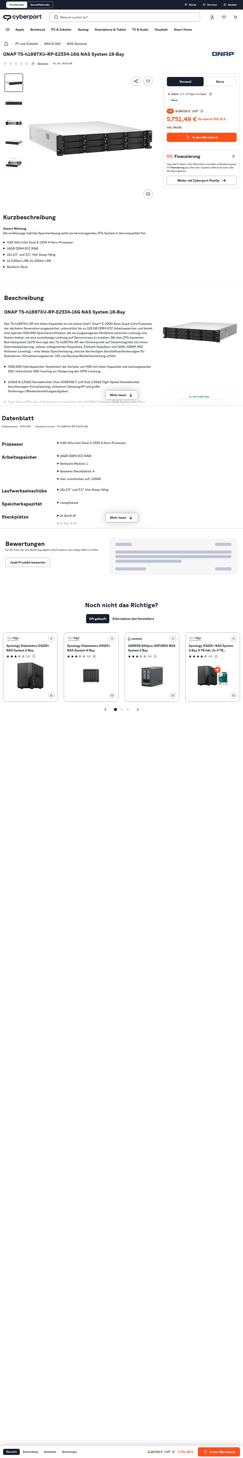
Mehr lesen (118, 395)
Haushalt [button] (161, 29)
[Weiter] (137, 709)
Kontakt (232, 4)
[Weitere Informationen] (210, 94)
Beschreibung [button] (30, 1452)
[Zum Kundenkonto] (212, 17)
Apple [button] (19, 29)
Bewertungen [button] (69, 1452)
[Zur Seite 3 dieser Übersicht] (128, 709)
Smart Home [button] (183, 29)
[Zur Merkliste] (223, 17)
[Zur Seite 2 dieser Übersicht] (122, 709)
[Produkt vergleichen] (148, 194)
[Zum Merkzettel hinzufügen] (148, 81)
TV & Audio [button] (140, 29)
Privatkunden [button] (16, 4)
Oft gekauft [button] (97, 618)
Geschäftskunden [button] (40, 4)
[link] (19, 63)
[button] (202, 111)
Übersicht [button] (11, 1452)
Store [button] (220, 81)
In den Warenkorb (205, 137)
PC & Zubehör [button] (61, 29)
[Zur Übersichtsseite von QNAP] (223, 54)
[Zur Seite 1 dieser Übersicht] (115, 709)
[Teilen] (135, 81)
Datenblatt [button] (50, 1452)
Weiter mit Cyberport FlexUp (198, 180)
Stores (192, 4)
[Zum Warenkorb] (235, 17)
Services (212, 4)
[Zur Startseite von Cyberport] (22, 17)
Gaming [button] (83, 29)
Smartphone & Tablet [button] (110, 29)
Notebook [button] (37, 29)
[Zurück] (105, 709)
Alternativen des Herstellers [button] (133, 618)
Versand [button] (185, 81)
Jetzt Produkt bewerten (27, 562)
